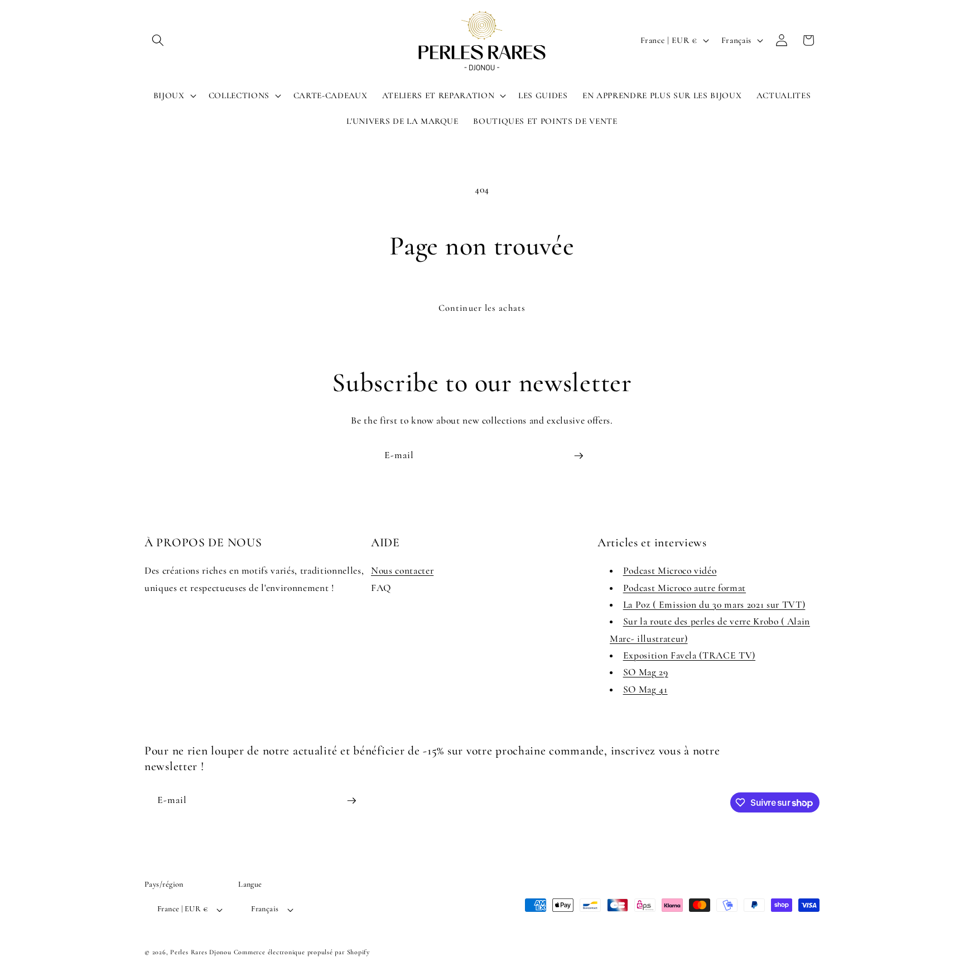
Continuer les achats (482, 308)
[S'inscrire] (578, 455)
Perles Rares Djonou (201, 952)
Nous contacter (402, 570)
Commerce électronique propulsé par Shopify (302, 952)
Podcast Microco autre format (684, 588)
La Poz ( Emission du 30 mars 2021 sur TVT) (714, 604)
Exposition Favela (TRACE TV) (689, 655)
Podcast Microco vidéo (670, 570)
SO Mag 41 (645, 689)
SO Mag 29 (645, 672)
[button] (157, 40)
